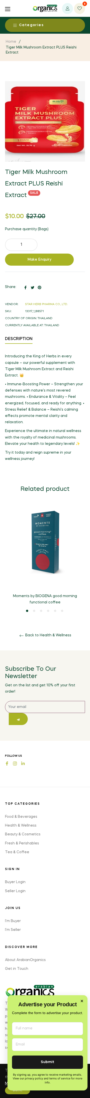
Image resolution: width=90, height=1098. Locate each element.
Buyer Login (15, 882)
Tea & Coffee (17, 852)
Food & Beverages (21, 817)
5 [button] (55, 611)
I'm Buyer (13, 921)
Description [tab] (18, 339)
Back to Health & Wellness (47, 635)
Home (11, 41)
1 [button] (27, 611)
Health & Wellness (20, 825)
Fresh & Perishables (22, 843)
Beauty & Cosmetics (22, 834)
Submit (47, 1062)
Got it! (17, 1090)
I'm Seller (13, 930)
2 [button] (34, 611)
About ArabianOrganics (25, 960)
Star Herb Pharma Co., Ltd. (46, 304)
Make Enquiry (40, 259)
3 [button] (41, 611)
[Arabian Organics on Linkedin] (23, 763)
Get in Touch (16, 969)
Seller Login (15, 891)
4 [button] (48, 611)
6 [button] (62, 611)
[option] (45, 559)
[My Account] (67, 8)
